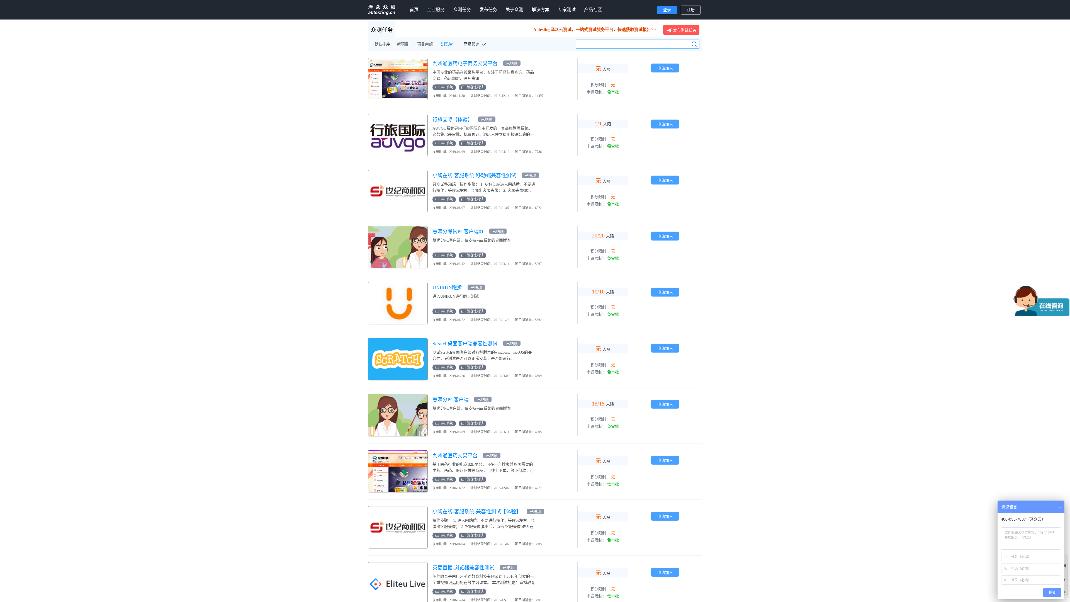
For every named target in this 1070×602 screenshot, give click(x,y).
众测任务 (462, 9)
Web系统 (447, 87)
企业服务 (436, 9)
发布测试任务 (684, 30)
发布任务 (488, 9)
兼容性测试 (475, 87)
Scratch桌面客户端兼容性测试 (465, 343)
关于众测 (514, 9)
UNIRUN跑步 (447, 287)
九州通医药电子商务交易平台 (465, 63)
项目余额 (425, 44)
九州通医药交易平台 (455, 455)
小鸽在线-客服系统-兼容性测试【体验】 (476, 511)
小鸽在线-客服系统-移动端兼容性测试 (474, 175)
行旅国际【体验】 (452, 119)
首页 (414, 9)
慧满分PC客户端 (450, 399)
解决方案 (540, 9)
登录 (667, 10)
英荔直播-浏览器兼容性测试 (463, 568)
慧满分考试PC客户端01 (458, 231)
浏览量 (447, 44)
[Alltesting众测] (381, 10)
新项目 (403, 44)
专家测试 (567, 9)
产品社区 (593, 9)
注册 (691, 10)
